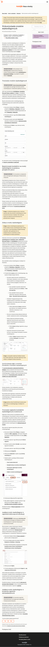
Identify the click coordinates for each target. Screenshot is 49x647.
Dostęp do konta (18, 529)
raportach (13, 528)
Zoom (17, 93)
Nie (11, 621)
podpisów (21, 35)
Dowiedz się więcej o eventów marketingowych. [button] (13, 507)
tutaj (41, 22)
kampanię (10, 75)
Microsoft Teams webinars (8, 93)
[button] (15, 594)
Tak (5, 621)
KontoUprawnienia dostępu (19, 85)
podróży (19, 585)
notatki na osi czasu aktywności (9, 376)
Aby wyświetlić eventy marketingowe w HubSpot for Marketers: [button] (13, 261)
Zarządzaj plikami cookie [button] (24, 639)
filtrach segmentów (15, 506)
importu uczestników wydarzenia (11, 162)
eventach (4, 206)
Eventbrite (22, 91)
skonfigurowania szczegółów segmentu (14, 504)
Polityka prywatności (24, 637)
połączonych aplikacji (7, 49)
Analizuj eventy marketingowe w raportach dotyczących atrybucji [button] (13, 513)
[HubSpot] (2, 1)
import (18, 51)
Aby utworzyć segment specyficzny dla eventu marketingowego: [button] (12, 428)
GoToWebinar (16, 91)
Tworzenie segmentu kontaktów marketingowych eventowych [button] (13, 411)
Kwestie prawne (22, 634)
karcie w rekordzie (15, 374)
